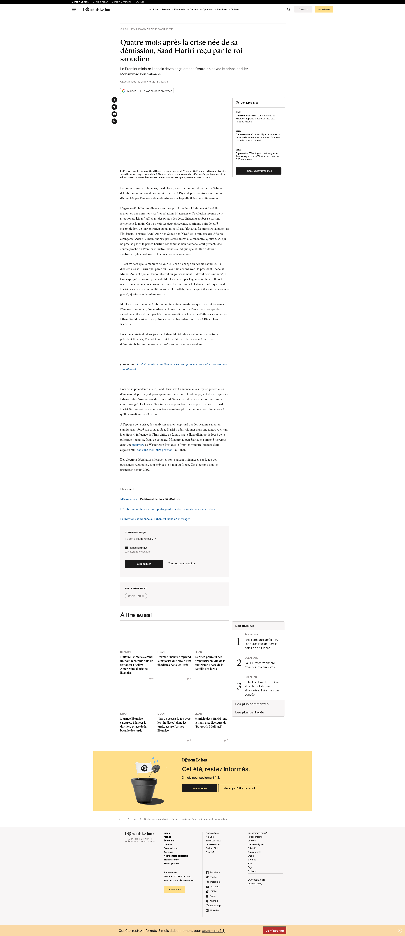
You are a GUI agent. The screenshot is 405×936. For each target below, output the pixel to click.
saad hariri (136, 596)
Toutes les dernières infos (259, 170)
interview (138, 444)
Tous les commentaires (182, 563)
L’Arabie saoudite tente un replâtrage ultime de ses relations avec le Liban (167, 509)
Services (168, 852)
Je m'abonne (274, 931)
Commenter (144, 563)
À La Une (127, 29)
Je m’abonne (199, 788)
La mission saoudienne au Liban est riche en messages (155, 519)
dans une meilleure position (154, 449)
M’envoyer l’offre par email (239, 788)
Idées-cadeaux (129, 499)
